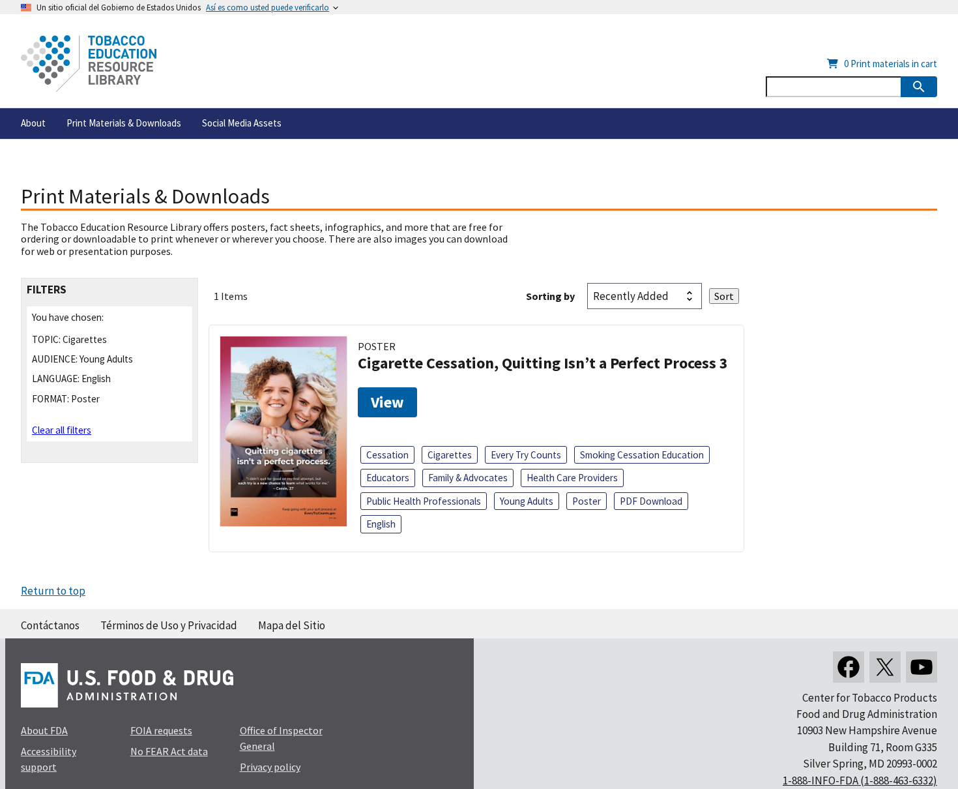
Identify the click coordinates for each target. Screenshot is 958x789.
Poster (586, 501)
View (387, 402)
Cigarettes (450, 455)
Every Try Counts (526, 455)
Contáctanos (50, 625)
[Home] (88, 63)
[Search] (919, 86)
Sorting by (550, 296)
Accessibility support (48, 759)
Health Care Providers (572, 477)
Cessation (387, 455)
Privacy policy (270, 766)
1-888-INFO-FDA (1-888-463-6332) (860, 780)
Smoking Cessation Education (642, 455)
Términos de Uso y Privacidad (168, 625)
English (381, 524)
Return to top (53, 591)
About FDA (44, 730)
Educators (387, 477)
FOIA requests (161, 730)
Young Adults (526, 501)
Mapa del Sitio (291, 625)
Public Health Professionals (423, 501)
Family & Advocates (468, 477)
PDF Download (651, 501)
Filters (46, 290)
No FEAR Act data (169, 751)
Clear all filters (61, 430)
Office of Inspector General (281, 738)
